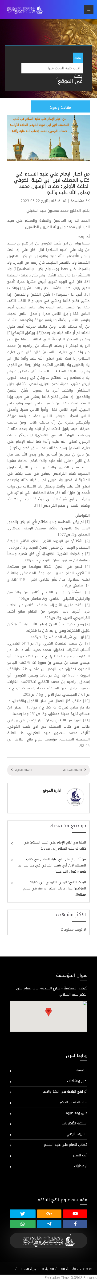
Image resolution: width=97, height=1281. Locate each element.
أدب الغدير (80, 1155)
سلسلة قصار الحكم (73, 1102)
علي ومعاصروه (76, 1113)
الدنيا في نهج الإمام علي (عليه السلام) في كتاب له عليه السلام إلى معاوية (55, 845)
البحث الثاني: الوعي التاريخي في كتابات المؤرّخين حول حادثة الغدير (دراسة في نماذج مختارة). (54, 888)
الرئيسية (81, 1070)
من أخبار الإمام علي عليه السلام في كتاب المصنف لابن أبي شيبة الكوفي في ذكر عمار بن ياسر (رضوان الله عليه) (52, 865)
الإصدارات (80, 1166)
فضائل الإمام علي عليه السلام (65, 1144)
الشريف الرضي (77, 1134)
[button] (48, 1012)
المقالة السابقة (72, 770)
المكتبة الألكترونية (74, 1123)
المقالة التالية (23, 770)
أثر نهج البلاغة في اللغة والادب (64, 1091)
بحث (77, 57)
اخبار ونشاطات (77, 1081)
